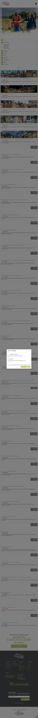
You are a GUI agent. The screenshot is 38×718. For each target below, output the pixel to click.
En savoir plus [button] (9, 361)
